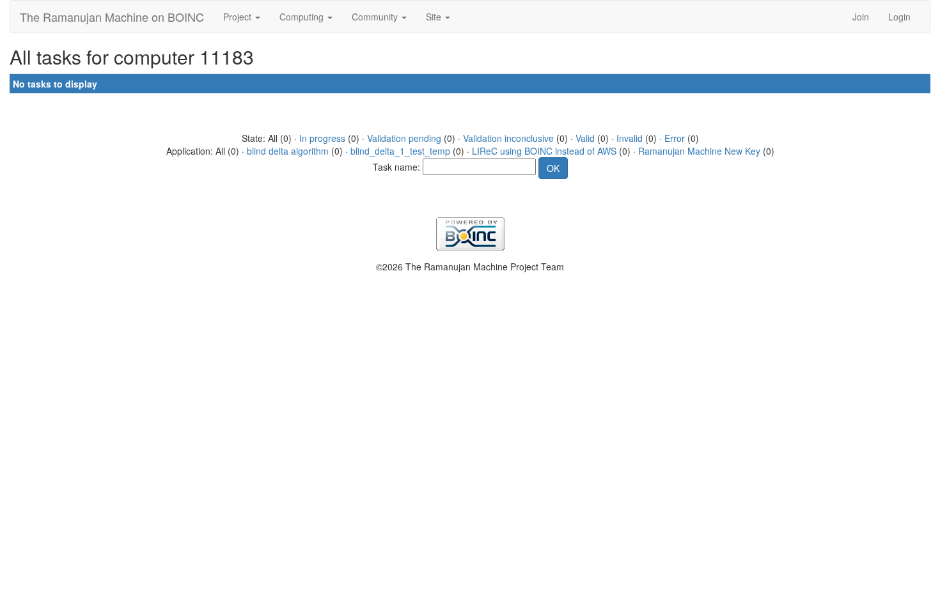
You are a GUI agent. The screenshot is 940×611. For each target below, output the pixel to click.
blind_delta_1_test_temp (400, 150)
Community (376, 16)
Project (238, 16)
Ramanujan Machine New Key (699, 150)
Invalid (629, 138)
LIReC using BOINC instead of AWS (544, 150)
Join (860, 16)
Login (899, 16)
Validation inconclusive (508, 138)
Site (435, 16)
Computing (302, 16)
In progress (322, 138)
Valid (585, 138)
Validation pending (404, 138)
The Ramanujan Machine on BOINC (112, 16)
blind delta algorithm (288, 150)
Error (674, 138)
